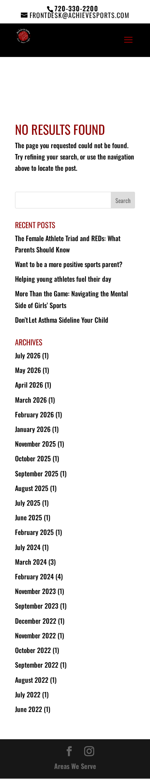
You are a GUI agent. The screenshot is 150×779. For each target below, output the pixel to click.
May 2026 (28, 370)
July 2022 (27, 694)
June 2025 (28, 517)
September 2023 (36, 606)
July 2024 (27, 547)
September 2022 (36, 665)
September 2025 (36, 473)
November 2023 (35, 591)
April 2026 (29, 385)
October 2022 (33, 650)
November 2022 (35, 635)
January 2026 (32, 429)
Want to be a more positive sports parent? (68, 264)
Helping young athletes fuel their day (63, 279)
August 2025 (31, 488)
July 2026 (27, 355)
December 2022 (35, 621)
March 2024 (31, 562)
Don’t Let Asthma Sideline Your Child (62, 320)
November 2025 (35, 444)
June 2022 (28, 709)
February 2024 (34, 576)
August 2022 (31, 680)
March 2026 (31, 400)
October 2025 (33, 458)
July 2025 (27, 503)
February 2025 (34, 532)
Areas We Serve (75, 766)
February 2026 (34, 414)
